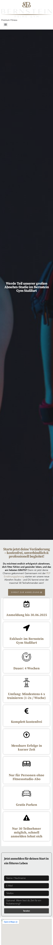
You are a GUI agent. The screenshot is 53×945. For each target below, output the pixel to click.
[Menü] (5, 24)
